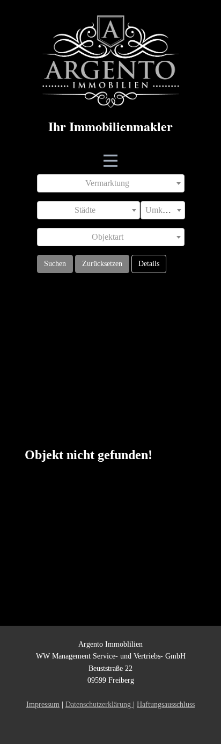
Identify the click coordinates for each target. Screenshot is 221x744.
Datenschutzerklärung (99, 704)
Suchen (55, 264)
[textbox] (111, 183)
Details (148, 264)
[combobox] (111, 183)
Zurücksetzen (102, 264)
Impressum (43, 704)
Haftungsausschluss (166, 704)
